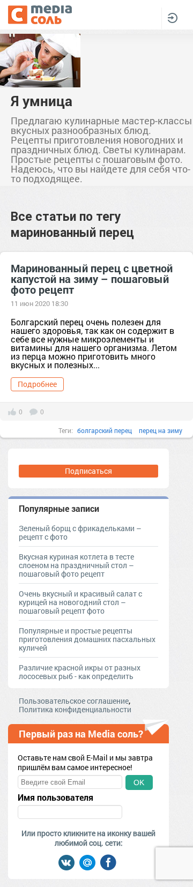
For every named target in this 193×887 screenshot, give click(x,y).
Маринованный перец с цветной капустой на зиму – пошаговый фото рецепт (92, 279)
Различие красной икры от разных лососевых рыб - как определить (79, 671)
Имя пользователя (55, 797)
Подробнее (37, 384)
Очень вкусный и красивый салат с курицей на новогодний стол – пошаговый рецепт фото (80, 602)
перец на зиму (160, 430)
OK (138, 782)
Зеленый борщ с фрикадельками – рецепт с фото (80, 532)
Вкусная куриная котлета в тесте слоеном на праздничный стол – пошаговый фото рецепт (76, 565)
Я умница (41, 101)
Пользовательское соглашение (74, 701)
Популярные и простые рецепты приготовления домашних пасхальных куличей (87, 639)
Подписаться (88, 471)
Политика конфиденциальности (75, 709)
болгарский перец (104, 430)
